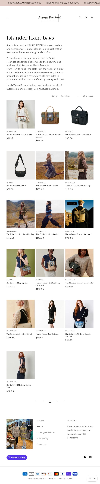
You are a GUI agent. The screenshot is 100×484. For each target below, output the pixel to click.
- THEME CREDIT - (52, 479)
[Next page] (64, 401)
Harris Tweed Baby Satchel (47, 334)
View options (20, 123)
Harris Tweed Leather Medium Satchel (49, 135)
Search (40, 427)
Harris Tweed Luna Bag (16, 185)
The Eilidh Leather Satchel (47, 234)
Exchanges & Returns (46, 432)
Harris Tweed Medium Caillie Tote (19, 386)
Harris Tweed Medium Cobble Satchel (78, 335)
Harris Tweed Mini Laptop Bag (78, 134)
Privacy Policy (42, 438)
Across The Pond (39, 479)
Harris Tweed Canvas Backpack (78, 234)
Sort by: (55, 96)
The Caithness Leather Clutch (19, 334)
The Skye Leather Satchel (47, 185)
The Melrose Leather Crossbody (79, 283)
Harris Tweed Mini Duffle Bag (19, 134)
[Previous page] (36, 401)
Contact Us (41, 444)
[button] (8, 17)
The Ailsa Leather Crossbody (77, 185)
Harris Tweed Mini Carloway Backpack (48, 284)
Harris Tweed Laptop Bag (17, 283)
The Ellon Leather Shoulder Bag (20, 234)
